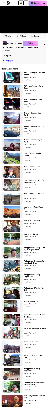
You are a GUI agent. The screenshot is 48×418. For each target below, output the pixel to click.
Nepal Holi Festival (31, 342)
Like (9, 36)
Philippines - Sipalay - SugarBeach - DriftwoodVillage (32, 276)
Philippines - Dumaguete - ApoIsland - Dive (34, 262)
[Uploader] (26, 3)
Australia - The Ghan (32, 221)
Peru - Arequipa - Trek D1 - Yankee (34, 195)
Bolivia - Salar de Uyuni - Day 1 (34, 141)
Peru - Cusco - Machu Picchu (32, 154)
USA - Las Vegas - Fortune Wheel (34, 74)
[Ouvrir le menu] (4, 3)
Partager (22, 36)
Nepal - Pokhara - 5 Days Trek (34, 356)
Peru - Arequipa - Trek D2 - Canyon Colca (34, 181)
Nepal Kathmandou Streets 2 (35, 329)
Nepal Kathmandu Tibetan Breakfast (34, 316)
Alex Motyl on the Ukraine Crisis (34, 397)
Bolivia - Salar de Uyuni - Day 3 (34, 127)
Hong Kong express (31, 301)
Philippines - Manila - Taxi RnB (34, 289)
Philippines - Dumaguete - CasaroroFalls (34, 383)
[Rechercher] (21, 3)
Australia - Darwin (31, 234)
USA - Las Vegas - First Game (33, 100)
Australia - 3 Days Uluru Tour (33, 208)
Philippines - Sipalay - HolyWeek (32, 370)
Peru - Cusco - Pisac (32, 167)
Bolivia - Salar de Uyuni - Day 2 (34, 114)
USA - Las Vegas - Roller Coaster (34, 87)
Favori (36, 36)
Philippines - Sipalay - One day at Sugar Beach (34, 249)
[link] (12, 43)
